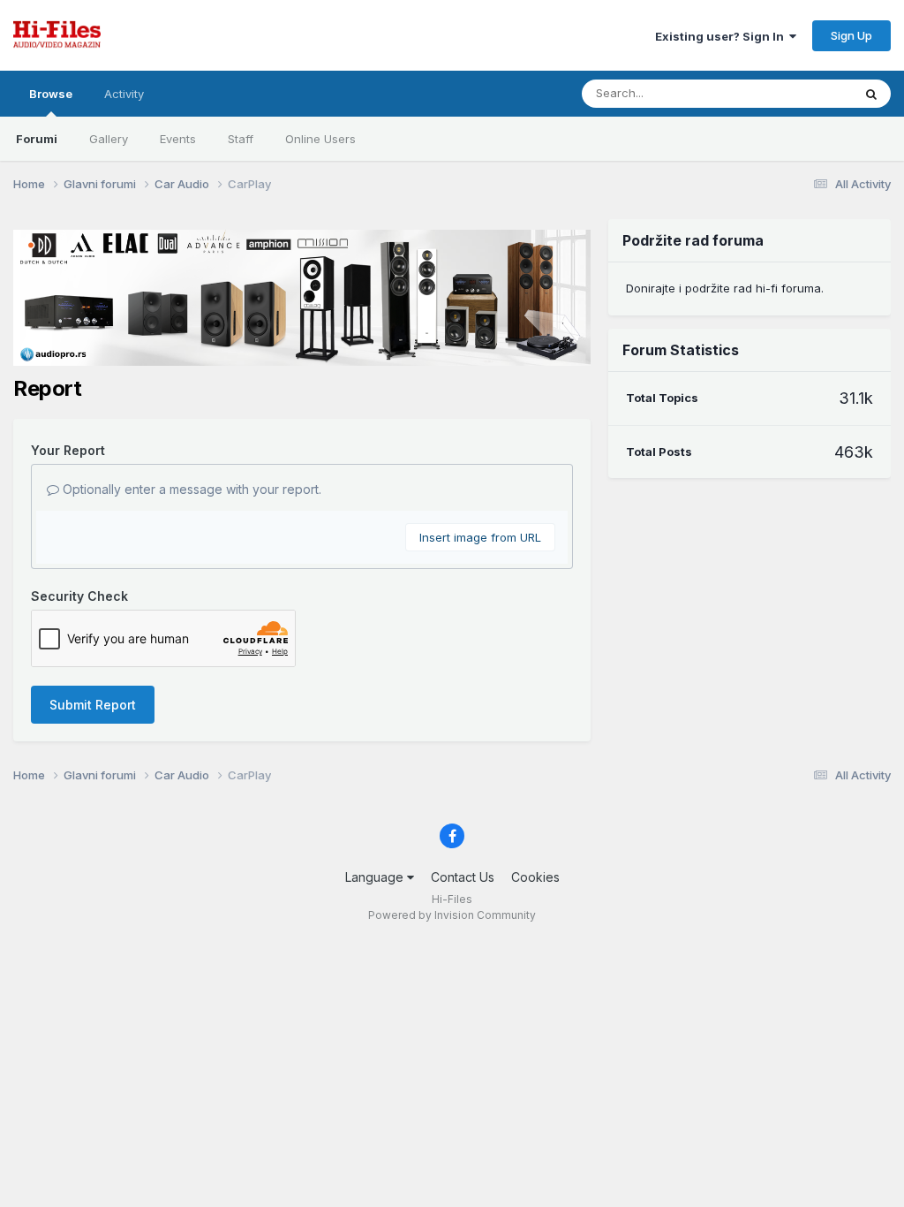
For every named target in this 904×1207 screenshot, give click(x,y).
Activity (124, 94)
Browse (50, 94)
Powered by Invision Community (452, 915)
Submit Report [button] (92, 704)
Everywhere (797, 93)
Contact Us (462, 876)
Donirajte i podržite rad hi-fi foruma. (725, 288)
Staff (240, 139)
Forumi (36, 139)
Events (178, 139)
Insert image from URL (480, 537)
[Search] (871, 94)
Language (376, 876)
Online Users (320, 139)
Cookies (535, 876)
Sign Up (851, 35)
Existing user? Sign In (722, 36)
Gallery (108, 139)
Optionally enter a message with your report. (190, 489)
